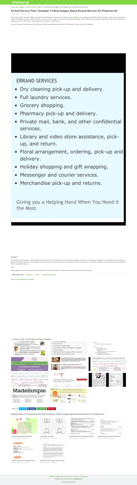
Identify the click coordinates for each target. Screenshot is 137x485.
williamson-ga (20, 2)
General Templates (17, 438)
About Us (70, 476)
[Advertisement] (68, 40)
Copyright (57, 476)
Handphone (29, 275)
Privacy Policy (84, 476)
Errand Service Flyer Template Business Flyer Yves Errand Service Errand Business (110, 369)
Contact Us (76, 476)
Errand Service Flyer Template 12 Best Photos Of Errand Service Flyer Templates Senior (33, 369)
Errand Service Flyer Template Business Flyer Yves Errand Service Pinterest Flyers (32, 385)
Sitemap (52, 476)
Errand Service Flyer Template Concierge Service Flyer (30, 353)
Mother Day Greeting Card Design (22, 436)
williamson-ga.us (68, 479)
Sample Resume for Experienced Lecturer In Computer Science (88, 436)
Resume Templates (103, 438)
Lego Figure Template (46, 436)
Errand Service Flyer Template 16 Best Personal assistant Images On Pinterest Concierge (72, 353)
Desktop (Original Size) (49, 275)
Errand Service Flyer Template (25, 279)
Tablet (37, 275)
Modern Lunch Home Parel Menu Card (23, 460)
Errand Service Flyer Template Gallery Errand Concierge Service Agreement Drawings (111, 353)
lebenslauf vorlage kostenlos (68, 482)
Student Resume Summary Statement (109, 436)
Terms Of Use (64, 476)
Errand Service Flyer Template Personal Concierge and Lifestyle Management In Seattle (33, 401)
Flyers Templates (15, 14)
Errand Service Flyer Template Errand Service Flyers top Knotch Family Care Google (71, 385)
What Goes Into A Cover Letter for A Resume (53, 460)
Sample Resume (78, 479)
